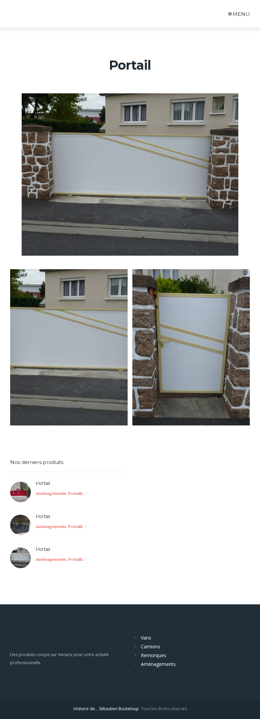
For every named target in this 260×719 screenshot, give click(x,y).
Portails (75, 493)
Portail (43, 483)
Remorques (153, 655)
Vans (146, 637)
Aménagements (51, 493)
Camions (150, 646)
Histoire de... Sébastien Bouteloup (106, 709)
